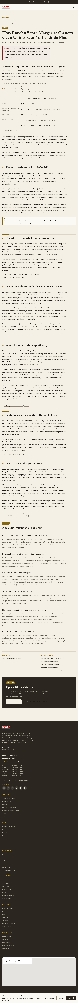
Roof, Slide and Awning (10, 807)
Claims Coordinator (13, 42)
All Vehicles (6, 845)
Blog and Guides (7, 908)
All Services (6, 817)
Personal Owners (7, 855)
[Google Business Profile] (33, 1)
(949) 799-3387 (38, 701)
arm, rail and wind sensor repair (14, 454)
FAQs (4, 914)
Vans (3, 839)
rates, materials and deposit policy (52, 671)
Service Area (6, 867)
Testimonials (6, 898)
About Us (5, 880)
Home (4, 23)
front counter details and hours (51, 658)
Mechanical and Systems (10, 811)
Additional (5, 814)
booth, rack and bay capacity (50, 664)
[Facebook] (44, 1)
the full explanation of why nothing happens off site (21, 274)
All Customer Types (8, 870)
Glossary (5, 920)
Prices (4, 911)
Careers (4, 892)
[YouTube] (29, 1)
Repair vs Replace (8, 945)
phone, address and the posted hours (16, 229)
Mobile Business (7, 861)
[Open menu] (74, 7)
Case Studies (6, 926)
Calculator (5, 917)
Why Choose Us (7, 883)
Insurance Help (7, 936)
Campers (5, 830)
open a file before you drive (49, 668)
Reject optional (50, 998)
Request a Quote (13, 702)
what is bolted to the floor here (14, 277)
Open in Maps (9, 961)
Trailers (4, 836)
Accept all (71, 998)
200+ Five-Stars (16, 762)
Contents (5, 17)
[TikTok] (40, 1)
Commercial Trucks (8, 842)
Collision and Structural (10, 798)
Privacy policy (7, 1000)
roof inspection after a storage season (16, 406)
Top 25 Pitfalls (7, 939)
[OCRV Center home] (6, 7)
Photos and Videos (8, 895)
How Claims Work (8, 942)
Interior (4, 804)
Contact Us (5, 948)
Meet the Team (7, 889)
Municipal (5, 864)
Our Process (6, 886)
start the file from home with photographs (18, 516)
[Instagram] (48, 1)
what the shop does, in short (11, 658)
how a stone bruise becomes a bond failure (18, 403)
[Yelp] (37, 1)
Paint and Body (7, 801)
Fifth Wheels (6, 833)
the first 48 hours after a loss (14, 336)
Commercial (6, 858)
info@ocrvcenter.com (9, 758)
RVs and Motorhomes (9, 827)
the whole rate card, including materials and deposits (22, 513)
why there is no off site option (50, 661)
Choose (61, 998)
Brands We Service (8, 923)
